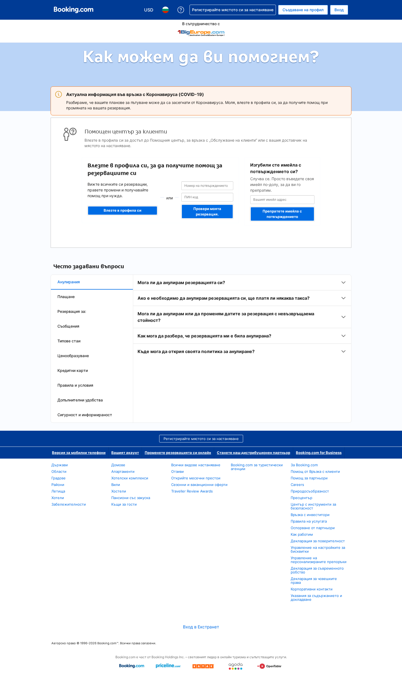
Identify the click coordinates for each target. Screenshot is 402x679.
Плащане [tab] (66, 296)
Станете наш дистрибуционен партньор (253, 452)
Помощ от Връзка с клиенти (315, 471)
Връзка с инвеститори (310, 514)
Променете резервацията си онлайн (178, 452)
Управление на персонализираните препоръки (318, 560)
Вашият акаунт (125, 452)
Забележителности (68, 504)
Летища (58, 491)
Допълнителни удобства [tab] (80, 400)
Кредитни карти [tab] (72, 370)
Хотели (57, 498)
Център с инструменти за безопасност (313, 506)
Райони (57, 484)
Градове (58, 478)
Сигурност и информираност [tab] (84, 414)
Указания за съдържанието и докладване (316, 597)
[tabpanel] (242, 317)
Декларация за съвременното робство (317, 570)
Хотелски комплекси (129, 478)
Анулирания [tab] (68, 281)
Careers (297, 484)
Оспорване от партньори (313, 528)
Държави (59, 465)
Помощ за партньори (309, 478)
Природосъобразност (310, 491)
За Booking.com (304, 465)
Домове (118, 465)
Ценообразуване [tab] (73, 355)
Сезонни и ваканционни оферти (199, 484)
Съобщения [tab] (68, 326)
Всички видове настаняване (195, 465)
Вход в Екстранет (201, 627)
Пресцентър (301, 498)
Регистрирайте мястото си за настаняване (201, 438)
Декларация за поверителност (318, 541)
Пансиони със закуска (130, 498)
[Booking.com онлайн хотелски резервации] (73, 10)
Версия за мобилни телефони (79, 452)
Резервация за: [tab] (71, 311)
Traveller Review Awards (192, 491)
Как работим (302, 534)
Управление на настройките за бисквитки (318, 549)
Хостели (118, 491)
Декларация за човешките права (314, 580)
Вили (115, 484)
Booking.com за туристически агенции (257, 467)
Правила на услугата (309, 521)
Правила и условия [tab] (75, 385)
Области (58, 471)
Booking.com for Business (319, 452)
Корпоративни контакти (312, 589)
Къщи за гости (124, 504)
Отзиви (177, 471)
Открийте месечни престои (195, 478)
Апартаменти (123, 471)
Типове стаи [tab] (68, 341)
